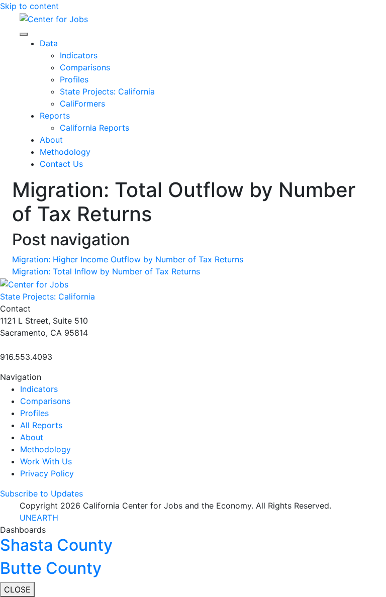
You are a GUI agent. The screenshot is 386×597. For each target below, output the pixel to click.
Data (49, 43)
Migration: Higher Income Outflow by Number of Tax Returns (127, 259)
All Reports (41, 425)
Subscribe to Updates (41, 493)
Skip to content (29, 6)
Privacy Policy (47, 473)
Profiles (74, 79)
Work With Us (46, 461)
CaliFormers (82, 103)
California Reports (94, 128)
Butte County (51, 568)
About (51, 140)
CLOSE (17, 589)
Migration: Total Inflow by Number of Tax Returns (106, 271)
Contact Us (61, 164)
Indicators (79, 55)
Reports (55, 116)
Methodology (65, 152)
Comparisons (85, 67)
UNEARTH (39, 518)
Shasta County (56, 545)
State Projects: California (107, 91)
